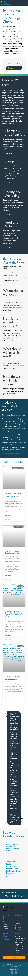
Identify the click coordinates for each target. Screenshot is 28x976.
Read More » (8, 515)
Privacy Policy (14, 969)
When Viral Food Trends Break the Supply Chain (12, 552)
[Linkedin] (12, 972)
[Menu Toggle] (25, 2)
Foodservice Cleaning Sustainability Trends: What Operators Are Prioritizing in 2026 (14, 613)
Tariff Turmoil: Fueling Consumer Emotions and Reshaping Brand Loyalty (14, 867)
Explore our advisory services (13, 453)
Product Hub (6, 934)
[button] (4, 767)
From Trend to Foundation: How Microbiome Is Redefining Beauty (13, 678)
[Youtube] (16, 972)
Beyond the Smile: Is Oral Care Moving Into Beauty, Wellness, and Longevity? (13, 494)
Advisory (7, 938)
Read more (10, 877)
